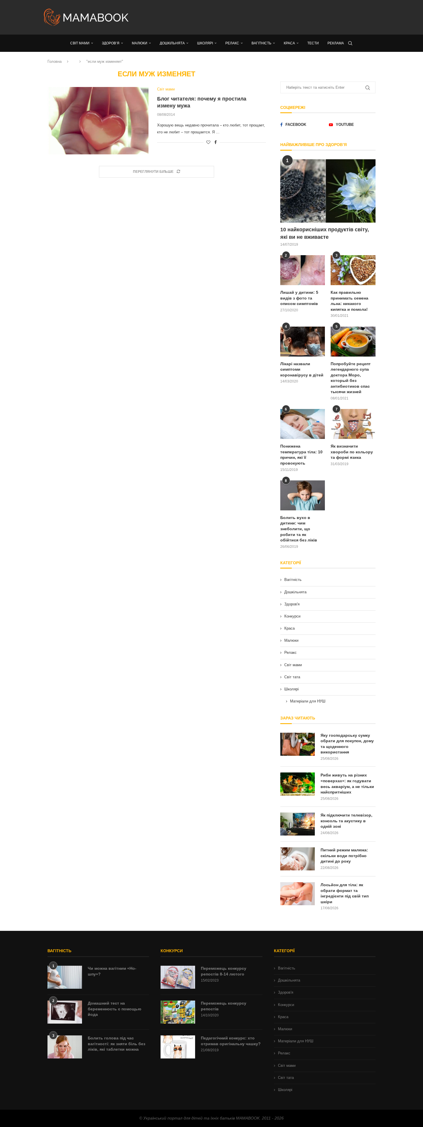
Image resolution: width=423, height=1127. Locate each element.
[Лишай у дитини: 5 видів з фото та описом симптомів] (302, 270)
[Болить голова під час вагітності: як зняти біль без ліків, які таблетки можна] (64, 1046)
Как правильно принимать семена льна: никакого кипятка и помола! (349, 301)
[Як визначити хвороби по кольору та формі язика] (353, 424)
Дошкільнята (295, 592)
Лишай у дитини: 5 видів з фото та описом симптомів (299, 298)
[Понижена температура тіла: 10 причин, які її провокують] (302, 424)
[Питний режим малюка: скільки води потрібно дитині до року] (297, 858)
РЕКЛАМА (335, 43)
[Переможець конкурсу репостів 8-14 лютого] (178, 977)
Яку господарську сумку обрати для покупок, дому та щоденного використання (347, 744)
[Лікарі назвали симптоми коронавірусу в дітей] (302, 342)
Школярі (291, 689)
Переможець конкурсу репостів (223, 1006)
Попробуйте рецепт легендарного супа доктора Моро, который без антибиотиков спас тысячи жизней (351, 377)
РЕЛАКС (232, 43)
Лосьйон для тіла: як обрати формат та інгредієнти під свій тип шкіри (345, 893)
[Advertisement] (269, 17)
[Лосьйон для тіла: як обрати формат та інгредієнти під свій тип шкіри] (297, 893)
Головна (54, 61)
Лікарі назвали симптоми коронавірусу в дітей (301, 369)
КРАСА (289, 43)
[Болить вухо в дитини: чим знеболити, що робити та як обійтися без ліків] (302, 495)
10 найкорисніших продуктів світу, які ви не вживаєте (324, 233)
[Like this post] (208, 142)
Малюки (291, 640)
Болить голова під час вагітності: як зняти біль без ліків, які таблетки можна (116, 1044)
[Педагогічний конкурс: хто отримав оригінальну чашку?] (178, 1046)
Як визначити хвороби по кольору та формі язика (352, 452)
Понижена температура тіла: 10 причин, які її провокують (301, 454)
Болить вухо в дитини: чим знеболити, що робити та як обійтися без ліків (298, 528)
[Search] (350, 43)
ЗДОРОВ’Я (110, 43)
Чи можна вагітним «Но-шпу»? (112, 971)
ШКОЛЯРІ (205, 43)
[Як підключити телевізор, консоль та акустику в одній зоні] (297, 824)
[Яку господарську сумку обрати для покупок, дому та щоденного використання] (297, 744)
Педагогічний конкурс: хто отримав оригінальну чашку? (231, 1041)
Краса (289, 628)
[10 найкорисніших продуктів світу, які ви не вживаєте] (328, 191)
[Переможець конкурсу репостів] (178, 1012)
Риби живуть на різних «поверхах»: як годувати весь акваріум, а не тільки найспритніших (347, 783)
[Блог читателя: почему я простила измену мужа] (97, 120)
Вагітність (293, 579)
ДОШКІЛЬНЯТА (172, 43)
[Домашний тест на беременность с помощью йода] (64, 1012)
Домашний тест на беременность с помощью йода (114, 1009)
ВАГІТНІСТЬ (261, 43)
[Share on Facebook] (215, 142)
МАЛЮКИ (139, 43)
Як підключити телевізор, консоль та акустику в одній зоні (346, 821)
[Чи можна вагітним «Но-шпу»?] (64, 977)
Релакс (290, 652)
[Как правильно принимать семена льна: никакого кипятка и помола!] (353, 270)
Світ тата (292, 677)
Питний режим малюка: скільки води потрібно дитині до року (344, 855)
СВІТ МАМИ (79, 43)
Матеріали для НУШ (307, 701)
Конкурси (292, 616)
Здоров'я (292, 604)
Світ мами (293, 665)
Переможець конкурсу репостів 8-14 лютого (223, 971)
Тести (313, 43)
